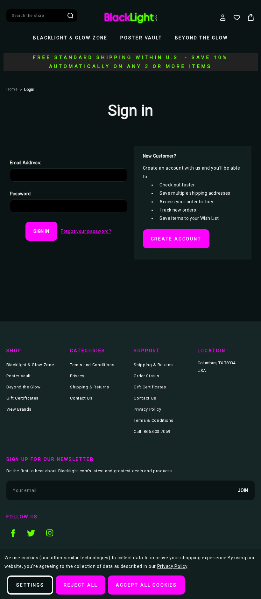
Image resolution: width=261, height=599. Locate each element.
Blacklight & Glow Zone (70, 37)
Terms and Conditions (92, 364)
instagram (49, 533)
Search (70, 15)
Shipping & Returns (89, 387)
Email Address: (25, 162)
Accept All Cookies (146, 585)
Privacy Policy (147, 409)
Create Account (176, 238)
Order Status (146, 376)
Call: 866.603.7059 (152, 431)
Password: (21, 193)
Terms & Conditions (153, 420)
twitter (31, 533)
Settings (30, 585)
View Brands (19, 409)
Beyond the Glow (201, 37)
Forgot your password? (86, 231)
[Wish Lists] (237, 17)
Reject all (80, 585)
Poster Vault (141, 37)
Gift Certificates (22, 398)
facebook (12, 533)
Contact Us (81, 398)
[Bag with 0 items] (251, 17)
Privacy (77, 376)
